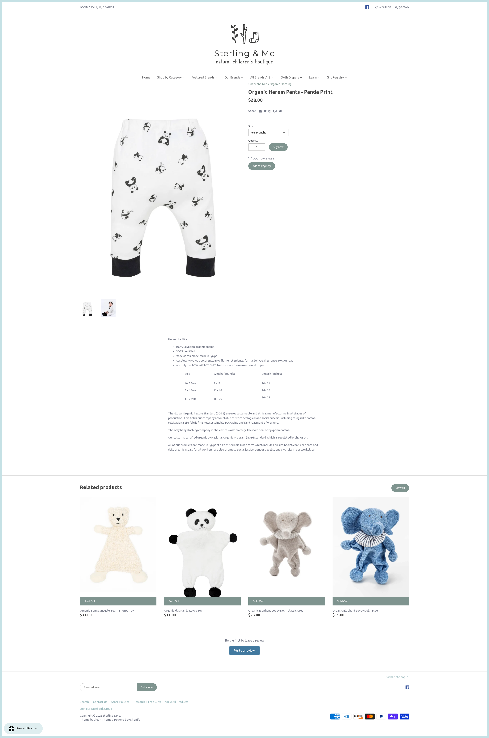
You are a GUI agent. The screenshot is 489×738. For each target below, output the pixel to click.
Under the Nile (257, 84)
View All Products (176, 701)
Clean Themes (103, 719)
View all (400, 488)
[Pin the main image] (269, 110)
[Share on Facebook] (260, 110)
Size (250, 126)
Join (93, 7)
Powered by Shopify (127, 719)
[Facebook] (367, 7)
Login (84, 7)
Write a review (244, 650)
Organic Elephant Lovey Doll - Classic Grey (275, 610)
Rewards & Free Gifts (147, 701)
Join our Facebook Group (96, 708)
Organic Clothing (280, 84)
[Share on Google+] (275, 110)
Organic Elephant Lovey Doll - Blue (355, 610)
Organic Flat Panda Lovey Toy (183, 610)
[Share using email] (280, 110)
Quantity (253, 140)
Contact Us (100, 701)
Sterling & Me (111, 715)
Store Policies (120, 701)
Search (84, 701)
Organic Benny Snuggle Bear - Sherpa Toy (107, 610)
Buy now (278, 147)
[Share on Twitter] (265, 110)
